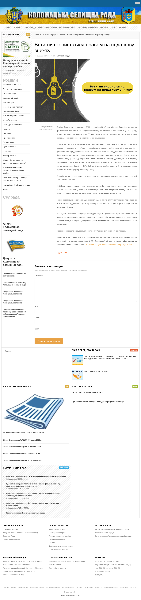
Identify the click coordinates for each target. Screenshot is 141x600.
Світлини (104, 28)
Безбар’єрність (9, 155)
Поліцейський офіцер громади (16, 185)
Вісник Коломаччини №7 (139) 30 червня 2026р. (22, 440)
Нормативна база (67, 28)
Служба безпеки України (58, 549)
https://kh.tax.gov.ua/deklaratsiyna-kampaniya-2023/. (109, 244)
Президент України (10, 529)
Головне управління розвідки (60, 536)
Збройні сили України (57, 529)
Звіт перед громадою (88, 28)
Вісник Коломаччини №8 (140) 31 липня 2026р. (23, 432)
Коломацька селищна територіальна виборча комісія (13, 170)
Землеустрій (8, 102)
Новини (17, 28)
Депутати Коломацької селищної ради (13, 261)
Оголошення (8, 142)
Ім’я (37, 307)
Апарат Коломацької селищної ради (13, 227)
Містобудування (10, 120)
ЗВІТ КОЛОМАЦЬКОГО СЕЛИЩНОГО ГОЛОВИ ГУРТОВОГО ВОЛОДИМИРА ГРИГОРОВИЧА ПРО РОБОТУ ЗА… (110, 357)
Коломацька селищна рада (45, 35)
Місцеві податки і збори (13, 116)
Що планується (10, 147)
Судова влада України (11, 539)
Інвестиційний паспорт (13, 107)
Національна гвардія (57, 539)
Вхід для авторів (69, 592)
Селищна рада (29, 28)
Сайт (37, 329)
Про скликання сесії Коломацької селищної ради (25, 513)
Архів (112, 28)
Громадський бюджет (12, 124)
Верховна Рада (9, 536)
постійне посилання (45, 130)
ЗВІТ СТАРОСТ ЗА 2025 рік (96, 371)
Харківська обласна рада (104, 533)
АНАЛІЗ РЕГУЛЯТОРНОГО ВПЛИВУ (87, 393)
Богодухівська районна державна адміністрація (113, 536)
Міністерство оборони (57, 533)
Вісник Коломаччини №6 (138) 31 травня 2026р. (22, 447)
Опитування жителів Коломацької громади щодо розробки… (16, 63)
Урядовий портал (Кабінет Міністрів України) (20, 533)
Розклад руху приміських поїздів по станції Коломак (23, 568)
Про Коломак (9, 138)
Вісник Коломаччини (12, 85)
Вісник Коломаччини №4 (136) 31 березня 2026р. (22, 460)
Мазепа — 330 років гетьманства (106, 587)
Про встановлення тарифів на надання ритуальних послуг (98, 402)
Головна (8, 28)
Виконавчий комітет (47, 28)
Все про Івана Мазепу (57, 568)
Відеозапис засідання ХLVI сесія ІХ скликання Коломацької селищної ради (36, 476)
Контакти (121, 28)
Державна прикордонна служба (61, 546)
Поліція (52, 543)
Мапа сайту (124, 587)
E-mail (38, 318)
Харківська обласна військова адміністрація (112, 529)
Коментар (39, 276)
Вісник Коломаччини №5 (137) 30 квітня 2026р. (22, 454)
